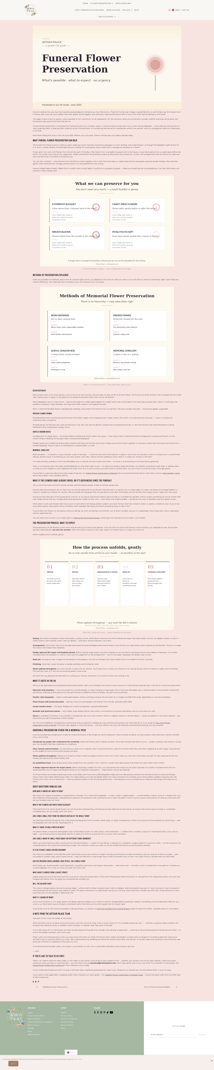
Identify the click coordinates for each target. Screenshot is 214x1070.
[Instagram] (101, 1012)
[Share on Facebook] (33, 982)
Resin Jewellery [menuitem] (123, 3)
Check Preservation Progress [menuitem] (89, 10)
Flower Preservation (36, 1016)
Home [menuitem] (85, 3)
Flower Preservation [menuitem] (101, 3)
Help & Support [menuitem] (106, 17)
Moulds (31, 1028)
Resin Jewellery (34, 1019)
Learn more (78, 1059)
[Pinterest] (104, 1012)
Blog (30, 1031)
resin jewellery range (171, 473)
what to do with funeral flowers (87, 518)
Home (30, 1013)
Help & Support (34, 1034)
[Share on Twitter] (36, 982)
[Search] (169, 10)
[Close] (212, 1059)
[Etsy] (95, 1012)
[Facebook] (98, 1012)
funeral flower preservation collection (101, 473)
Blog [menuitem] (136, 10)
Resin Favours (33, 1025)
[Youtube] (111, 1012)
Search (64, 1013)
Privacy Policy (67, 1016)
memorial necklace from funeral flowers (113, 909)
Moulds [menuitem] (126, 10)
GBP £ (177, 10)
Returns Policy (67, 1025)
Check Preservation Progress (40, 1022)
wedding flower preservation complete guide (124, 975)
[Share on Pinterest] (38, 982)
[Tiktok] (107, 1012)
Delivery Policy (67, 1022)
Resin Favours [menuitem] (113, 10)
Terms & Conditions (69, 1019)
